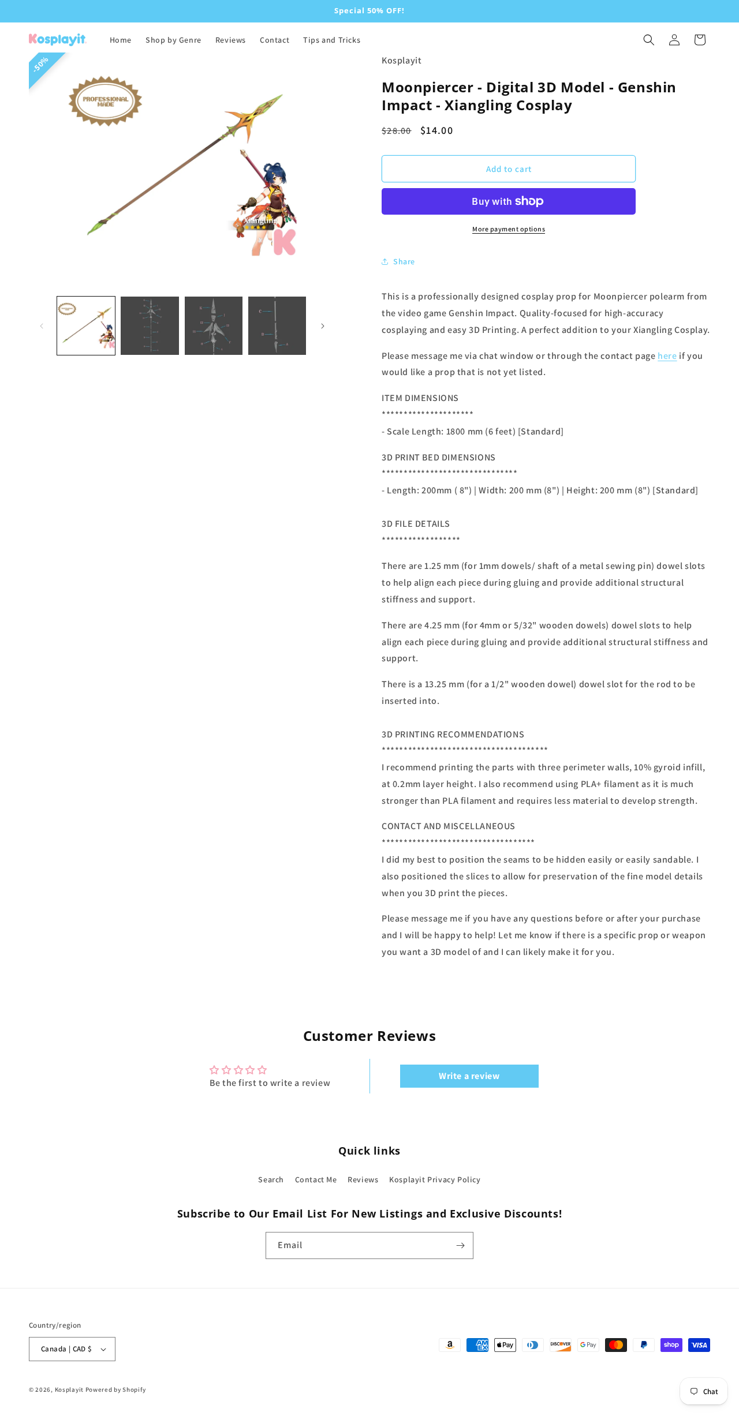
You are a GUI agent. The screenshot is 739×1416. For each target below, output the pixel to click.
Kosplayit (69, 1389)
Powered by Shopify (115, 1389)
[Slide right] (322, 326)
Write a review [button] (469, 1076)
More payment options (508, 228)
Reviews (363, 1179)
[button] (649, 40)
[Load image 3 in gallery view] (213, 325)
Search (271, 1179)
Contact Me (316, 1179)
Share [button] (404, 261)
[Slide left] (41, 326)
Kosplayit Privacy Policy (434, 1179)
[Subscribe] (460, 1245)
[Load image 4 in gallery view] (277, 325)
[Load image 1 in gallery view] (86, 325)
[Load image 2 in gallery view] (149, 325)
